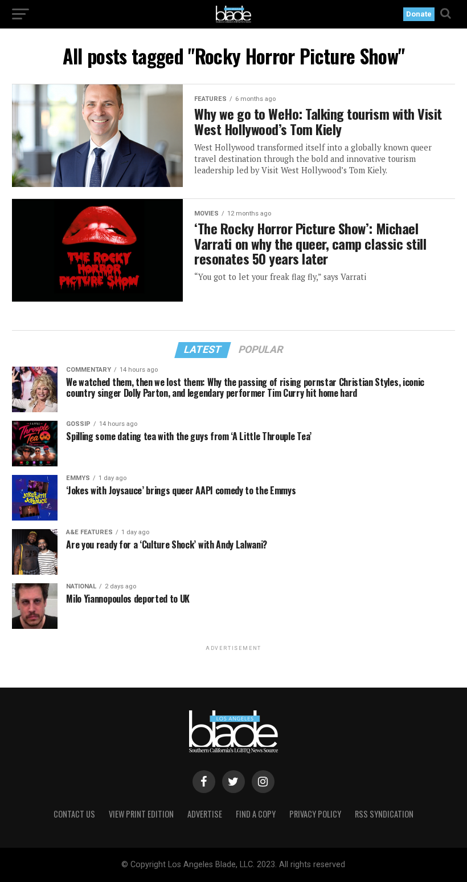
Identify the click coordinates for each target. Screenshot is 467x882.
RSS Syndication (384, 814)
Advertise (204, 814)
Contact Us (74, 814)
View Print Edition (141, 814)
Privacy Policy (315, 814)
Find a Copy (256, 814)
